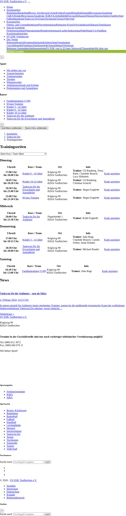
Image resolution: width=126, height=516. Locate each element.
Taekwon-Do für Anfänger (20, 115)
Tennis (41, 18)
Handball (77, 12)
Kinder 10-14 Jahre (17, 112)
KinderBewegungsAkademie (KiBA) (33, 15)
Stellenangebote (37, 48)
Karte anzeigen (112, 173)
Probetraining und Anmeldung (22, 88)
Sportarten (12, 133)
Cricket (52, 12)
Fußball (10, 419)
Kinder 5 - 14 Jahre (17, 106)
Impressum (12, 488)
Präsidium (27, 45)
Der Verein (12, 39)
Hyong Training (15, 104)
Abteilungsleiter (40, 45)
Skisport (91, 15)
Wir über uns (101, 48)
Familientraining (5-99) (19, 101)
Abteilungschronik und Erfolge (23, 85)
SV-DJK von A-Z (55, 48)
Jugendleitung (56, 45)
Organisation (63, 42)
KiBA (10, 394)
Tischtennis (50, 18)
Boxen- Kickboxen (39, 12)
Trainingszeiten (14, 76)
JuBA (10, 397)
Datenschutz (13, 491)
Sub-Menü (11, 128)
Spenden (11, 485)
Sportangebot (13, 10)
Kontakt (11, 494)
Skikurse (93, 24)
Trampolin (12, 443)
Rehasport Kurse (64, 24)
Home (10, 7)
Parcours (71, 15)
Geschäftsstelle (14, 45)
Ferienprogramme (16, 30)
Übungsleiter (88, 48)
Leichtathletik (60, 15)
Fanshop (28, 42)
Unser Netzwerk (72, 48)
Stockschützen (102, 15)
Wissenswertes (14, 82)
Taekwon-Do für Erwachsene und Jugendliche (31, 118)
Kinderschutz (50, 42)
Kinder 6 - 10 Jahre (17, 109)
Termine (11, 79)
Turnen (60, 18)
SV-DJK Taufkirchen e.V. (13, 1)
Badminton (12, 12)
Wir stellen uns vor (16, 70)
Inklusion (38, 42)
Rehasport (81, 15)
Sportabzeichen (20, 33)
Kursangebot (13, 21)
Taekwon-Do (13, 136)
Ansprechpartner (15, 73)
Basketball (23, 12)
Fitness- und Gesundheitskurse (22, 24)
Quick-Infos (36, 128)
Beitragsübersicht (15, 42)
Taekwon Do (31, 18)
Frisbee (60, 12)
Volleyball (69, 18)
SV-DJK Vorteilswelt (18, 36)
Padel (83, 30)
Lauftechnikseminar (70, 30)
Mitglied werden (15, 51)
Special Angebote (16, 27)
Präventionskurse (47, 24)
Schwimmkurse (81, 24)
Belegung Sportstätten (18, 48)
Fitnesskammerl (33, 30)
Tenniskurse (104, 24)
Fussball (68, 12)
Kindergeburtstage (50, 30)
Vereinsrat (68, 45)
